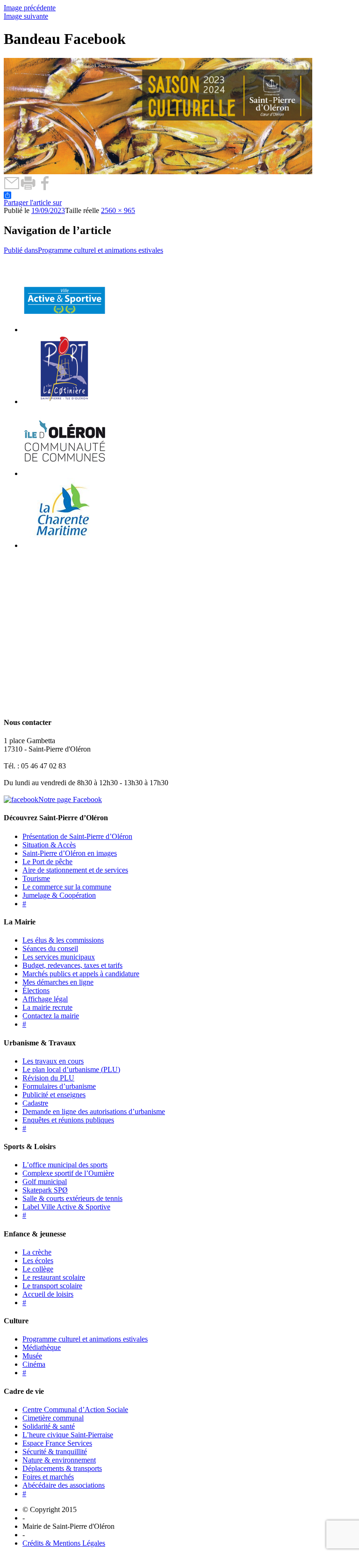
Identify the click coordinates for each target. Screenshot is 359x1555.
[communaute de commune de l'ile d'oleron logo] (64, 473)
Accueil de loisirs (47, 1294)
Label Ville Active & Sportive (66, 1207)
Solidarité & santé (48, 1426)
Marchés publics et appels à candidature (80, 974)
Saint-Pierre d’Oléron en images (69, 853)
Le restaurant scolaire (53, 1277)
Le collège (37, 1269)
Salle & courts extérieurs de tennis (72, 1198)
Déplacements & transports (62, 1468)
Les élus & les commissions (63, 940)
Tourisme (36, 878)
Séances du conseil (50, 948)
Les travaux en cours (53, 1061)
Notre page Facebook (70, 799)
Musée (32, 1356)
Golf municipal (44, 1182)
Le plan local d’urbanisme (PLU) (71, 1069)
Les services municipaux (58, 957)
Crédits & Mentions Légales (63, 1543)
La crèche (36, 1252)
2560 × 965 (118, 210)
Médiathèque (41, 1347)
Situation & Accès (49, 845)
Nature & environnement (59, 1460)
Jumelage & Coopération (59, 895)
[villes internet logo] (64, 330)
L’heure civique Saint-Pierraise (67, 1435)
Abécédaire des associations (63, 1485)
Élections (36, 990)
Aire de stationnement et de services (75, 870)
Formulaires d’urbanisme (59, 1086)
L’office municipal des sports (65, 1165)
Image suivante (26, 16)
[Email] (12, 188)
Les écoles (37, 1260)
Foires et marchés (48, 1477)
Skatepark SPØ (45, 1190)
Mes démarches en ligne (57, 982)
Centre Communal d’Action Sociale (75, 1409)
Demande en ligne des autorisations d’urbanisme (93, 1111)
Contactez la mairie (50, 1016)
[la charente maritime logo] (64, 545)
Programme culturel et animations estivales (85, 1339)
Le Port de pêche (47, 862)
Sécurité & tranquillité (54, 1452)
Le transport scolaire (52, 1286)
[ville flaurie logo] (64, 401)
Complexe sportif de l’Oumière (68, 1173)
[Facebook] (44, 188)
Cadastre (35, 1103)
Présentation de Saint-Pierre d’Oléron (77, 836)
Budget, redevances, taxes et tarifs (72, 965)
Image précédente (30, 8)
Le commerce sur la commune (66, 887)
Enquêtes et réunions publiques (68, 1120)
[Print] (28, 188)
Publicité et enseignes (54, 1095)
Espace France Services (57, 1443)
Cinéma (33, 1364)
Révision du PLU (48, 1078)
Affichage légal (45, 999)
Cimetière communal (53, 1418)
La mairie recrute (47, 1007)
